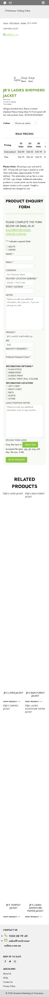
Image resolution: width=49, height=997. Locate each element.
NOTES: (9, 295)
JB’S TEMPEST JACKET (13, 906)
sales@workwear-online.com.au (18, 232)
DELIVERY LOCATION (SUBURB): (22, 278)
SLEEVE (12, 395)
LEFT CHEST (14, 386)
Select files (30, 444)
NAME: (10, 253)
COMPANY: (11, 270)
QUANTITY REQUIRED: (17, 348)
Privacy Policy (9, 986)
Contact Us (8, 982)
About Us (7, 973)
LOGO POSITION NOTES (18, 402)
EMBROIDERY (14, 372)
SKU (7, 340)
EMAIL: (9, 262)
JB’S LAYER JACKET (13, 693)
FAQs (5, 977)
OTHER (11, 398)
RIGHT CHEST (15, 389)
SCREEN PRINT (15, 375)
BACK (11, 392)
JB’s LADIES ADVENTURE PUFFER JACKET (35, 908)
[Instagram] (15, 961)
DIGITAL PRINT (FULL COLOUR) (23, 378)
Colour (6, 123)
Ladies (9, 104)
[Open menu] (43, 2)
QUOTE (11, 246)
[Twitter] (10, 961)
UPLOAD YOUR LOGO (16, 440)
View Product (10, 701)
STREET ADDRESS (14, 286)
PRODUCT (10, 332)
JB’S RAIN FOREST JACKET (35, 694)
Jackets (13, 102)
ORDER (11, 249)
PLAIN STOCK (15, 369)
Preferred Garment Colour (18, 357)
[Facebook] (5, 961)
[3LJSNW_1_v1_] (24, 54)
